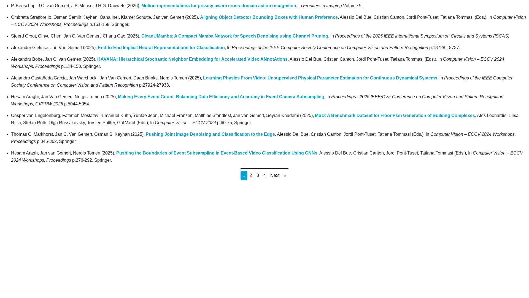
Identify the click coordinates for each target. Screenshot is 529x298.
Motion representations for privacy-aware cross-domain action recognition (218, 5)
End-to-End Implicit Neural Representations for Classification (161, 47)
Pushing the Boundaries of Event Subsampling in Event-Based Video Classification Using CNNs (216, 153)
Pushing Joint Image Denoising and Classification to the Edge (210, 134)
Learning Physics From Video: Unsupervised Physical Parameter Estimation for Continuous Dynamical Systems (320, 78)
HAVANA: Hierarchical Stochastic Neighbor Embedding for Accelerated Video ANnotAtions (192, 59)
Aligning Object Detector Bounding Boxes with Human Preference (269, 17)
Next (274, 175)
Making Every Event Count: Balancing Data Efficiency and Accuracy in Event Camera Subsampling (221, 96)
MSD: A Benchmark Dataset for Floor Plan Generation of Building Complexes (395, 115)
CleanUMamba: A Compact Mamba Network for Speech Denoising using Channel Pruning (234, 36)
